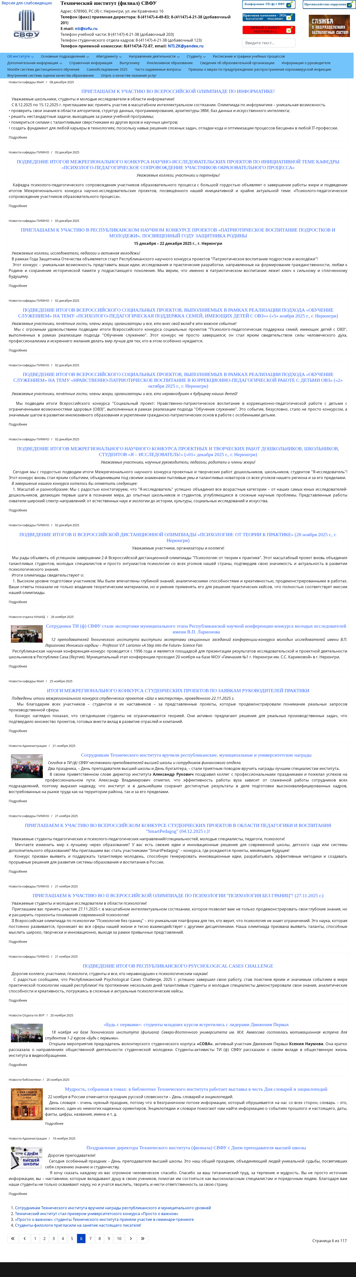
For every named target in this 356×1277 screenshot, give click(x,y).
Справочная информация (90, 62)
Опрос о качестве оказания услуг (128, 75)
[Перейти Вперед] (130, 1238)
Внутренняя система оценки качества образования (50, 75)
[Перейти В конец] (142, 1238)
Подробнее (18, 137)
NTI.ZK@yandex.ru (186, 46)
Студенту (194, 56)
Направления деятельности (152, 56)
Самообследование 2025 (107, 69)
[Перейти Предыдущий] (24, 1238)
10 (119, 1238)
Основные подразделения (63, 56)
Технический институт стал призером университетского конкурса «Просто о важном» (96, 1213)
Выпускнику (129, 62)
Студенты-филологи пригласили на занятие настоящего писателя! (78, 1225)
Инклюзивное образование (170, 62)
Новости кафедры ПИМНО (29, 152)
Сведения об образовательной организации (237, 62)
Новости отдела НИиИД (27, 617)
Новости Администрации (28, 746)
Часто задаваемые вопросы (158, 69)
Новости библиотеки (25, 1079)
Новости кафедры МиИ (26, 82)
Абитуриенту (107, 56)
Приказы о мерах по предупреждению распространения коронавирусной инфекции (259, 69)
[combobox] (268, 42)
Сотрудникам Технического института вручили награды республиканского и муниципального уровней (113, 1207)
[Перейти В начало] (12, 1238)
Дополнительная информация (32, 62)
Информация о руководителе (306, 62)
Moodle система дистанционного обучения (43, 69)
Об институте (18, 56)
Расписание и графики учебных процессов (249, 56)
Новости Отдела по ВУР (27, 1015)
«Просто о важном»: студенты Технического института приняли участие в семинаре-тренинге (104, 1219)
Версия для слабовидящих (27, 3)
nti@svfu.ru (86, 28)
